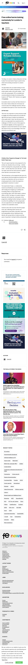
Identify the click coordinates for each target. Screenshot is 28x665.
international (17, 483)
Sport (5, 510)
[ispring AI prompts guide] (14, 148)
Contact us (4, 552)
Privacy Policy (5, 557)
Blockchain (15, 460)
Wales (12, 519)
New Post (4, 625)
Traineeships (18, 516)
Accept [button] (19, 662)
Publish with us (5, 555)
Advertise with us (6, 556)
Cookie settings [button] (9, 662)
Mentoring (6, 498)
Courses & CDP (5, 642)
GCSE (21, 480)
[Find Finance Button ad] (14, 325)
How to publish (5, 623)
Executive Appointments (8, 580)
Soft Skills (18, 507)
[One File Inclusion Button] (14, 295)
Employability (5, 569)
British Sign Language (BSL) (10, 463)
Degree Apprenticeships (10, 477)
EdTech (4, 567)
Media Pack (5, 601)
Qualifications (13, 504)
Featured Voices (6, 591)
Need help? (4, 632)
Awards (4, 639)
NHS (5, 501)
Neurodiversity (19, 498)
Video (3, 615)
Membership (5, 631)
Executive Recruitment (7, 581)
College (21, 463)
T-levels (6, 516)
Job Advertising (6, 604)
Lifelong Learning (19, 489)
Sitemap (4, 559)
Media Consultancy (6, 605)
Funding (16, 480)
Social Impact (5, 573)
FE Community (5, 553)
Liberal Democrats (8, 489)
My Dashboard (5, 627)
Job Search (5, 583)
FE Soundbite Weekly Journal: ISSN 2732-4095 (13, 593)
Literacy (6, 492)
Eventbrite (5, 99)
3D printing (6, 451)
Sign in (23, 3)
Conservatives (7, 466)
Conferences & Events (7, 641)
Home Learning (7, 483)
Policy (21, 501)
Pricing (3, 600)
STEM (10, 510)
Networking (5, 643)
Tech (11, 516)
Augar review (7, 460)
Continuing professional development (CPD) (13, 470)
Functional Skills (8, 480)
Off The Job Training (13, 501)
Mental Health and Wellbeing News (12, 495)
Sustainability (20, 513)
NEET (12, 498)
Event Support (5, 607)
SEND (5, 507)
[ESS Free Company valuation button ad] (14, 310)
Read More (4, 660)
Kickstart (6, 486)
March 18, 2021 (9, 29)
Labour (12, 486)
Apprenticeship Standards (10, 454)
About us (4, 551)
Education (4, 566)
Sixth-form (11, 507)
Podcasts (4, 614)
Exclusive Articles (6, 590)
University (6, 519)
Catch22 (7, 28)
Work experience (8, 522)
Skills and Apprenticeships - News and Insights (13, 222)
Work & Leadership (6, 570)
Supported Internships (9, 513)
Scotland (20, 504)
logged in (13, 259)
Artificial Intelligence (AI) (10, 457)
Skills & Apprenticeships (8, 572)
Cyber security (15, 474)
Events (3, 628)
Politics (5, 504)
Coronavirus (7, 474)
